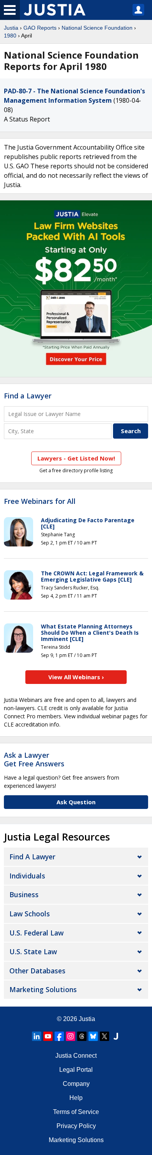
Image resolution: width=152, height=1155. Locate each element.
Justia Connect (76, 1055)
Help (76, 1097)
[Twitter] (104, 1036)
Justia (11, 28)
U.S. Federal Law (36, 932)
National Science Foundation (97, 28)
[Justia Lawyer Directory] (115, 1036)
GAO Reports (40, 28)
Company (76, 1083)
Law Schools (29, 913)
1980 (10, 35)
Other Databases (37, 970)
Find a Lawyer (27, 395)
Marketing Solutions (43, 989)
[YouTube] (48, 1036)
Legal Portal (76, 1069)
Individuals (27, 875)
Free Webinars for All (40, 501)
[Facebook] (59, 1036)
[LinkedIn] (36, 1036)
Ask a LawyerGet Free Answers (34, 759)
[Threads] (82, 1036)
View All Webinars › (76, 677)
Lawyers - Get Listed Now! (76, 458)
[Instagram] (70, 1036)
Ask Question (76, 802)
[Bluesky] (93, 1036)
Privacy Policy (76, 1126)
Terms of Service (76, 1112)
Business (24, 894)
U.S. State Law (33, 951)
